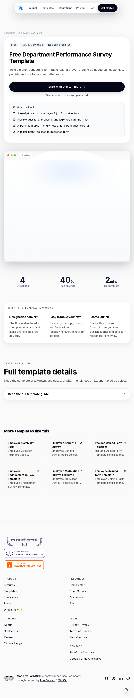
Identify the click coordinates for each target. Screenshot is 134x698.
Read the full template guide (28, 394)
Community (77, 597)
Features (9, 585)
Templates (47, 7)
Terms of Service (80, 631)
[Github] (128, 678)
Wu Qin (62, 680)
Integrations (65, 7)
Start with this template (64, 86)
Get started (107, 7)
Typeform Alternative (83, 652)
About (8, 624)
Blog (91, 7)
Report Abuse (78, 637)
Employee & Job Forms (29, 33)
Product (32, 7)
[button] (126, 689)
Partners (9, 637)
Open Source (78, 591)
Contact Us (11, 631)
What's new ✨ (13, 609)
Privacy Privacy (79, 624)
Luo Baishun (47, 680)
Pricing (80, 7)
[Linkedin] (121, 678)
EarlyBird (35, 676)
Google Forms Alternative (85, 658)
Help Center (77, 585)
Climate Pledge (13, 643)
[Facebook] (107, 678)
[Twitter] (114, 678)
